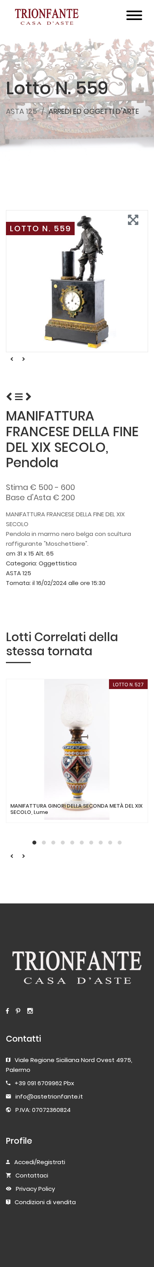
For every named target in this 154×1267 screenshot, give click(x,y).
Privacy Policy (35, 1189)
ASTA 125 (21, 111)
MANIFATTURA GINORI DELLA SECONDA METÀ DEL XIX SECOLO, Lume (76, 809)
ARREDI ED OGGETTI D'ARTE (94, 111)
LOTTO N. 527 (128, 684)
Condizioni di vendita (45, 1202)
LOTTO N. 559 (40, 228)
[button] (34, 842)
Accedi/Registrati (39, 1162)
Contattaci (31, 1175)
